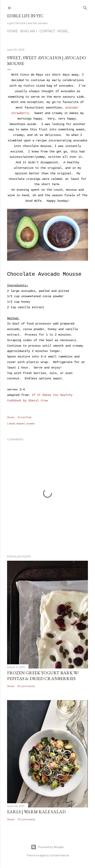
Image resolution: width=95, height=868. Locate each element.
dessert (20, 423)
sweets (30, 423)
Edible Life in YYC (25, 15)
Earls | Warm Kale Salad (36, 812)
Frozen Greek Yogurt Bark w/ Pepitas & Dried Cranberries (43, 675)
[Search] (85, 7)
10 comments (26, 819)
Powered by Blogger (51, 847)
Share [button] (10, 417)
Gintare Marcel (59, 855)
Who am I (28, 31)
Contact (47, 31)
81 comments (26, 686)
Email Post (25, 417)
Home (12, 31)
